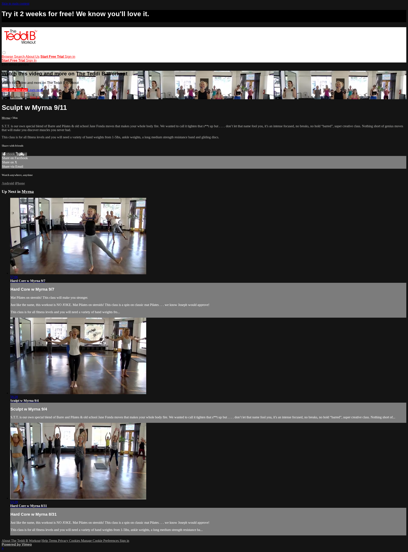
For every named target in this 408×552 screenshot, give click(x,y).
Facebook (9, 154)
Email (23, 154)
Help (45, 540)
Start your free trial (15, 90)
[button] (4, 52)
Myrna (6, 117)
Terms (53, 540)
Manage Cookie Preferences (100, 540)
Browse (8, 56)
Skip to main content (15, 3)
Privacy (63, 540)
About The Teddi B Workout (21, 540)
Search (20, 56)
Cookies (75, 540)
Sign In (31, 60)
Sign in (70, 56)
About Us (33, 56)
